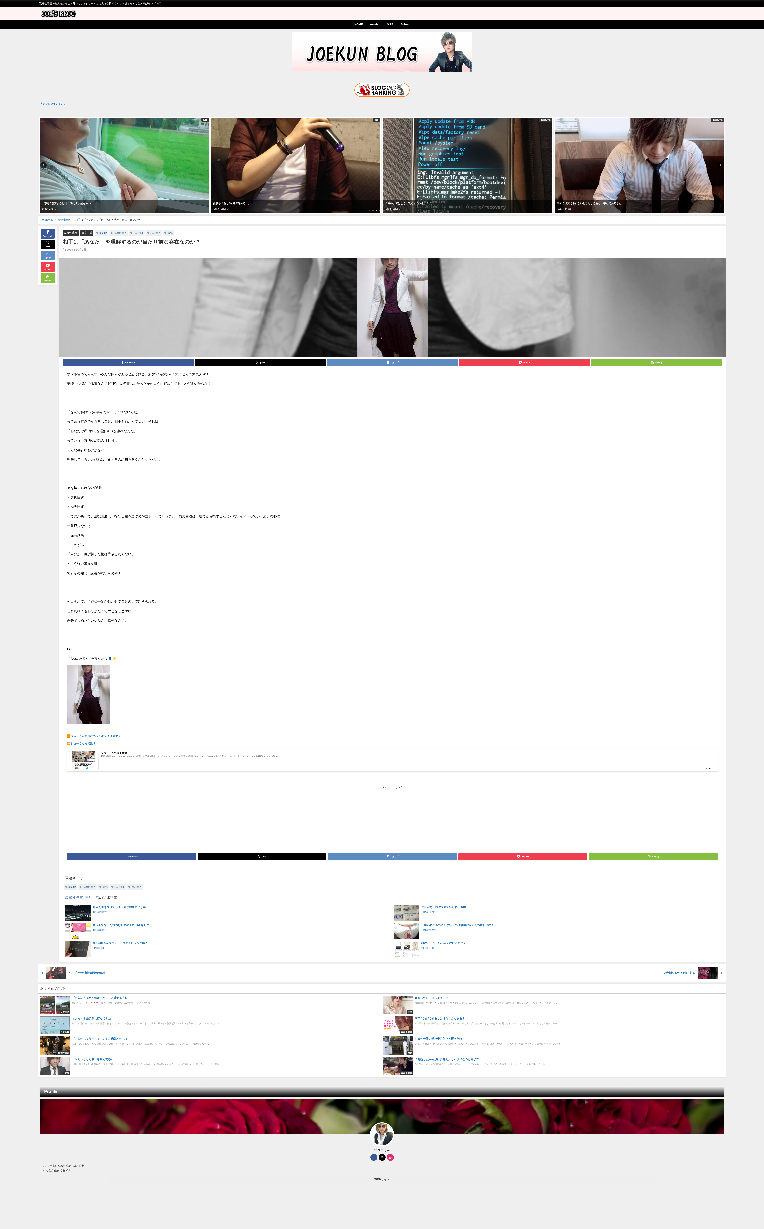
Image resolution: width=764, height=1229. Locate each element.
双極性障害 (70, 232)
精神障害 (155, 233)
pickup (103, 233)
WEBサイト (382, 1179)
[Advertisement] (229, 819)
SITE (390, 24)
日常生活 (87, 232)
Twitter (405, 24)
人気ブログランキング (53, 103)
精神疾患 (139, 233)
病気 (170, 233)
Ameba (374, 24)
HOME (358, 24)
